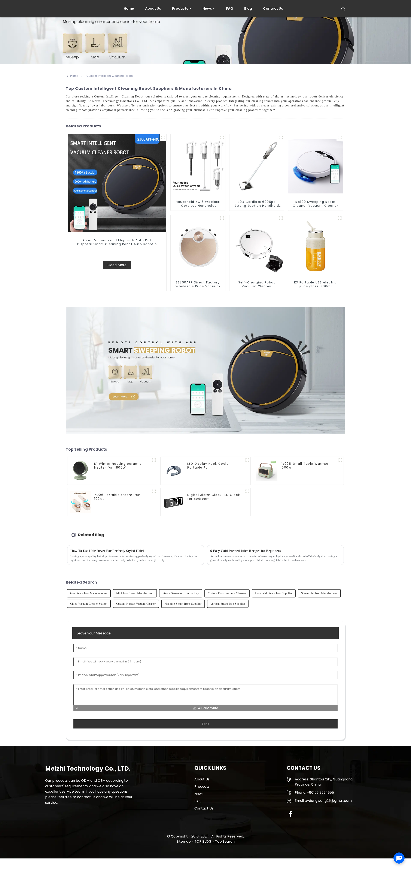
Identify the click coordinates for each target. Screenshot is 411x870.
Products (202, 786)
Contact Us (203, 808)
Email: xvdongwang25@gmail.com (323, 800)
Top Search (225, 841)
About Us (202, 779)
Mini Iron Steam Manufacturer (134, 593)
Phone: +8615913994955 (314, 792)
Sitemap (184, 841)
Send (205, 724)
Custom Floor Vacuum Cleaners (227, 593)
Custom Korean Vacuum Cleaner (136, 603)
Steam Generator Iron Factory (180, 593)
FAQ (197, 801)
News (198, 793)
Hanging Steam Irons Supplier (183, 603)
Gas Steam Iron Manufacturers (88, 593)
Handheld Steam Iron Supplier (273, 593)
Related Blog (91, 534)
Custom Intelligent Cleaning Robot (109, 75)
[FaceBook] (290, 813)
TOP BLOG (203, 841)
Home (74, 75)
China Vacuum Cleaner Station (88, 603)
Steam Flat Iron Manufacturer (319, 593)
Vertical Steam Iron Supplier (227, 603)
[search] (343, 8)
